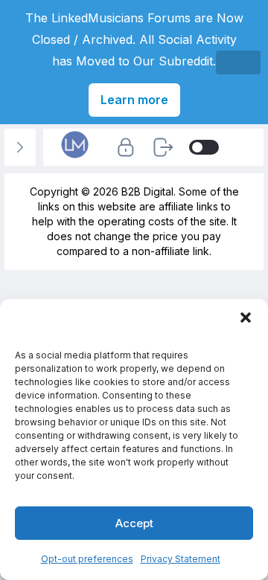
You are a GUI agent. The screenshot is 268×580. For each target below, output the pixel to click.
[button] (245, 317)
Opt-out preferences (87, 558)
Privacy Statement (180, 558)
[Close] (238, 62)
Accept (134, 523)
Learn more (134, 99)
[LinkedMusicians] (75, 157)
